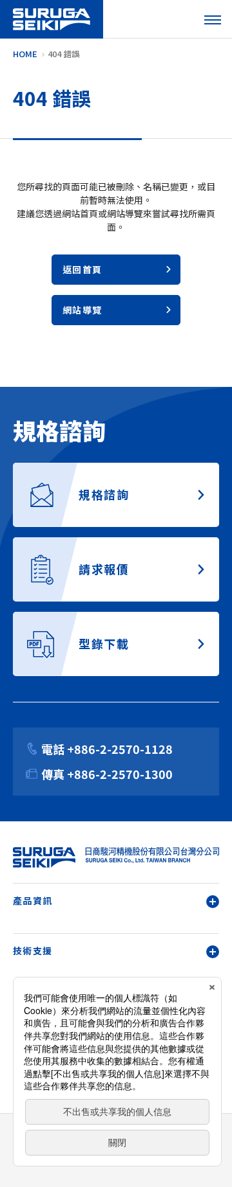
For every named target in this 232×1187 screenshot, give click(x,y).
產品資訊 (33, 900)
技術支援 (33, 950)
